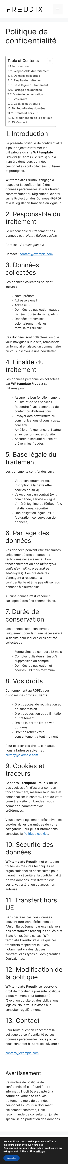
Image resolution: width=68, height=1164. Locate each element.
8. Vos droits (19, 99)
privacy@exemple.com (21, 755)
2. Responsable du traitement (30, 71)
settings (40, 1151)
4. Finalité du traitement (27, 80)
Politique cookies (36, 833)
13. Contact (19, 122)
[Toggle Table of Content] (48, 61)
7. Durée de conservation (26, 94)
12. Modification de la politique (32, 118)
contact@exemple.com (36, 254)
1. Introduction (19, 66)
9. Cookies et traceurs (25, 103)
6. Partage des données (26, 90)
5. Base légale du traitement (29, 85)
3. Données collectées (25, 75)
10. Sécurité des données (28, 108)
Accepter (11, 1158)
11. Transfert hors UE (24, 113)
